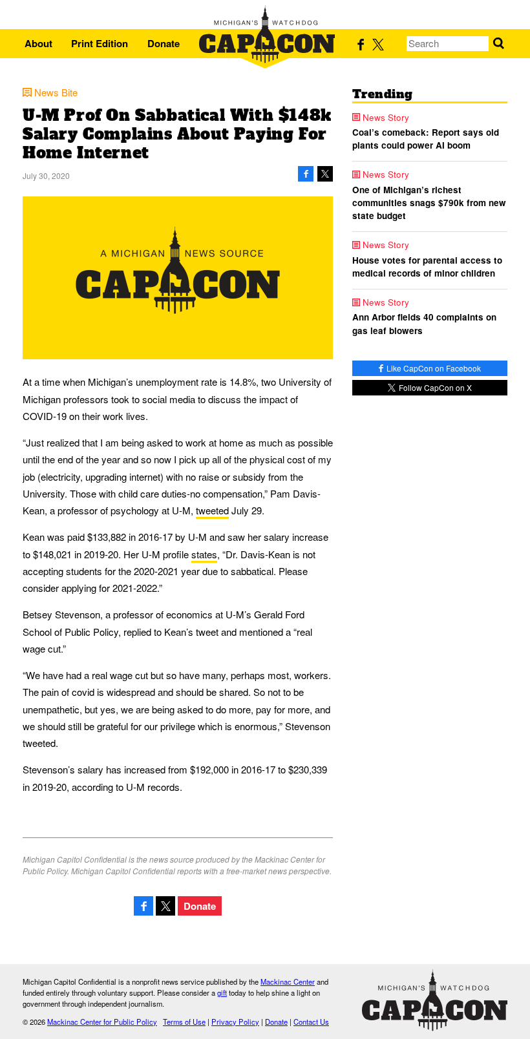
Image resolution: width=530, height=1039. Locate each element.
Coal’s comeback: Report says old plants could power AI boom (425, 138)
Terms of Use (184, 1021)
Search (498, 43)
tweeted (212, 510)
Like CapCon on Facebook (433, 367)
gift (222, 992)
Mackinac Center (287, 981)
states (204, 554)
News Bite (56, 92)
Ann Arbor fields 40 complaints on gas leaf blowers (424, 323)
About (38, 43)
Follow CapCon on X (434, 387)
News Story (386, 117)
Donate (163, 43)
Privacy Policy (235, 1021)
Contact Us (311, 1021)
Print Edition (99, 43)
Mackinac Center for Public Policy (102, 1021)
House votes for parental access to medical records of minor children (427, 266)
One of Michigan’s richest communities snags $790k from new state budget (429, 203)
